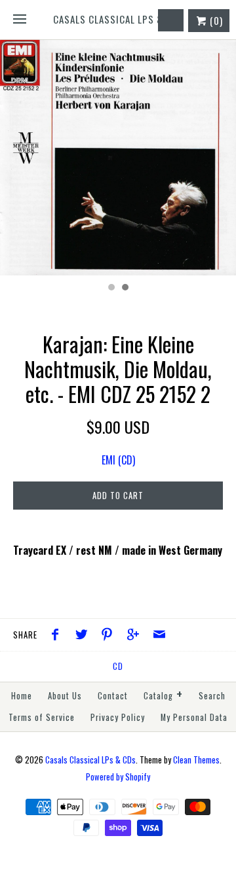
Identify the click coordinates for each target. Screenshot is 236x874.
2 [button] (124, 288)
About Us (65, 696)
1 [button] (110, 288)
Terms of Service (42, 717)
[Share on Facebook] (58, 635)
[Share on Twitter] (84, 635)
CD (118, 666)
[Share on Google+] (136, 635)
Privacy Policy (117, 717)
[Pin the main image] (110, 635)
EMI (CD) (118, 460)
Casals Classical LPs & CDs (90, 760)
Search (212, 696)
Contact (113, 696)
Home (21, 696)
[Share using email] (159, 635)
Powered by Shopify (118, 777)
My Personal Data (194, 717)
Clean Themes (196, 760)
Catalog (163, 694)
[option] (118, 157)
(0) (215, 20)
